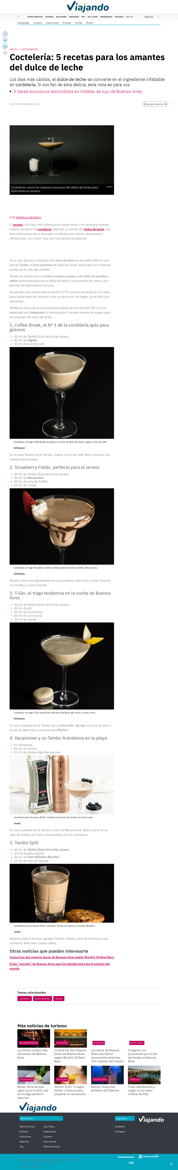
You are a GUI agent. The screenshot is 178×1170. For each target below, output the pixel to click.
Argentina (74, 17)
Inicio (13, 49)
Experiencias (106, 17)
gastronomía (26, 1079)
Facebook (120, 1126)
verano (18, 224)
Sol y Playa (93, 17)
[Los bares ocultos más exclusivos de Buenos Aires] (33, 1038)
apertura (135, 1079)
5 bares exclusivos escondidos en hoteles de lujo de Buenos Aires (78, 91)
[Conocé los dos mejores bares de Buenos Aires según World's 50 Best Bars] (70, 1038)
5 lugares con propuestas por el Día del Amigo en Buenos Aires (142, 1055)
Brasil (89, 22)
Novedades (98, 1043)
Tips (83, 17)
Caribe (78, 22)
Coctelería (24, 998)
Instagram (120, 1131)
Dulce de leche (94, 229)
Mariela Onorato (28, 217)
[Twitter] (5, 40)
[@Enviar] (5, 52)
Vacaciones (61, 17)
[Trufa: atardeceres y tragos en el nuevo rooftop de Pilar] (144, 1075)
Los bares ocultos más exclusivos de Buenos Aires (32, 1053)
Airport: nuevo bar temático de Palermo (105, 1088)
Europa (67, 22)
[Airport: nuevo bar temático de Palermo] (107, 1075)
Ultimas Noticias (51, 1146)
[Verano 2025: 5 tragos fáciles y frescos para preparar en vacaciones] (70, 1075)
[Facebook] (5, 34)
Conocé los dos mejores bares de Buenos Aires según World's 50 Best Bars (62, 957)
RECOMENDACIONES (28, 1043)
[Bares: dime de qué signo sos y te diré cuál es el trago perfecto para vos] (33, 1075)
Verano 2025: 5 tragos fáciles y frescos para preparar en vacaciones (70, 1090)
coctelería (44, 229)
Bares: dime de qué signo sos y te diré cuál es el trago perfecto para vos (32, 1092)
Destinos (49, 17)
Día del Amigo (137, 1043)
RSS (131, 1163)
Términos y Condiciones (31, 1166)
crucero (38, 22)
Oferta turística (35, 17)
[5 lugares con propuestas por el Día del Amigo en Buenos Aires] (144, 1038)
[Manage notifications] (171, 1164)
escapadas (23, 22)
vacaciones (52, 22)
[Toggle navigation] (17, 17)
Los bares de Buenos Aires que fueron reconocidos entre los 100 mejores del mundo (107, 1055)
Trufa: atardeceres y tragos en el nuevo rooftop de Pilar (141, 1090)
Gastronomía (29, 49)
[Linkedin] (5, 46)
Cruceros (119, 17)
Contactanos (126, 1157)
